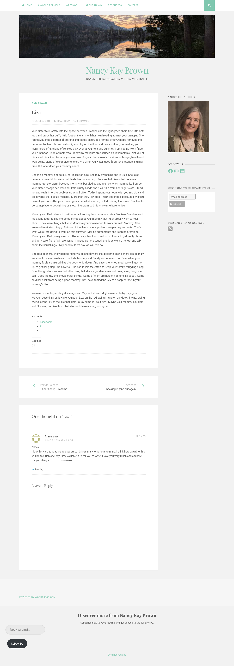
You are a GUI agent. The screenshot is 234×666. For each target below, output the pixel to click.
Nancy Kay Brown (117, 70)
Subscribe (17, 643)
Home (28, 5)
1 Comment (84, 121)
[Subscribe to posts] (170, 230)
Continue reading (117, 654)
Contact (133, 5)
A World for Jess (49, 5)
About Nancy (93, 5)
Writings (71, 5)
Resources (115, 5)
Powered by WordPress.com (37, 597)
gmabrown (39, 103)
